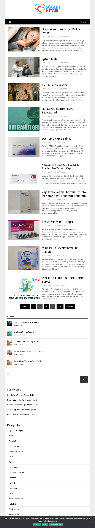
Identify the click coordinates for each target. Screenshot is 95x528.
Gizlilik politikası (56, 524)
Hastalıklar (13, 488)
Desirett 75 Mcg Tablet (56, 138)
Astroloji (12, 441)
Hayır (45, 524)
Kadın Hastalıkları (16, 499)
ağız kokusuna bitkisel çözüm (25, 410)
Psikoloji (12, 504)
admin (66, 37)
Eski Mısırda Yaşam (54, 85)
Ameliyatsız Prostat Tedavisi (24, 332)
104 (60, 307)
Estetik (11, 457)
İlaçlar (11, 493)
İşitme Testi (49, 59)
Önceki (25, 307)
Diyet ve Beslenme (16, 451)
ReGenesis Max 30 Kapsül (58, 221)
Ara (9, 374)
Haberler (12, 478)
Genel (11, 462)
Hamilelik (12, 483)
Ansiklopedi (13, 436)
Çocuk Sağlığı (14, 446)
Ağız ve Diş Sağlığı (16, 431)
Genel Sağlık (13, 467)
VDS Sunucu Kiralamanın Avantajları (26, 322)
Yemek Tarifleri (14, 514)
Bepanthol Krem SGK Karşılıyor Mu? (27, 342)
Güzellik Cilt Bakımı (16, 472)
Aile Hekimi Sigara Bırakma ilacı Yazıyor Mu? (29, 351)
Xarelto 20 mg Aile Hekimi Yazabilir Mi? (27, 361)
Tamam (36, 524)
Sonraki (70, 307)
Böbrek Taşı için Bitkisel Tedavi (23, 395)
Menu (83, 22)
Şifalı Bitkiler (14, 509)
